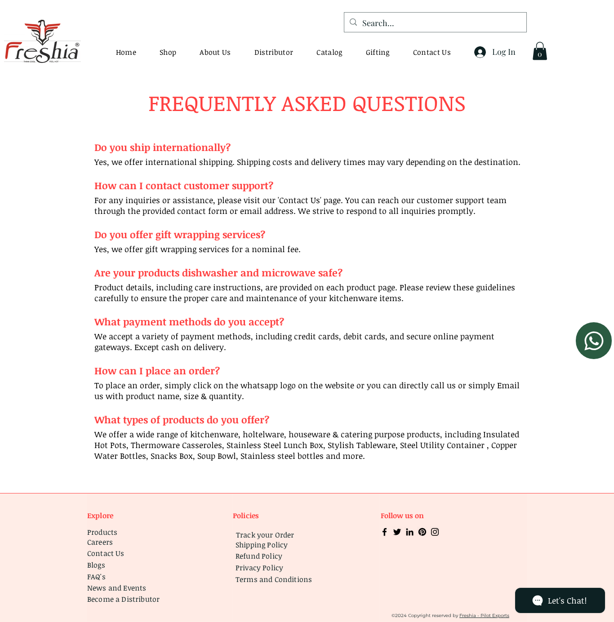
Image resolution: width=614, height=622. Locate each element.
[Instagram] (435, 532)
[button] (329, 52)
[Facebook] (384, 532)
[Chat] (594, 340)
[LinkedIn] (410, 532)
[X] (397, 532)
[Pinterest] (422, 532)
